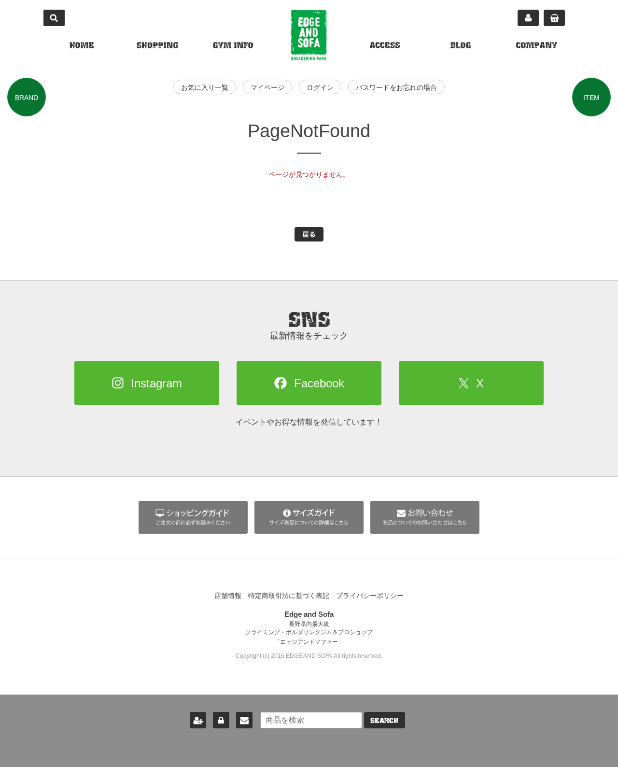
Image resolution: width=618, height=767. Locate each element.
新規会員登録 (198, 720)
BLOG (460, 46)
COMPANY (536, 46)
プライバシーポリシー (370, 595)
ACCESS (385, 46)
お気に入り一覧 (204, 87)
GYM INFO (233, 46)
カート (554, 18)
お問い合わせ (244, 720)
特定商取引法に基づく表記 (288, 595)
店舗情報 (227, 595)
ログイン (320, 87)
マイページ (528, 18)
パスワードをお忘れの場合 (396, 87)
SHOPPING (157, 46)
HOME (82, 46)
